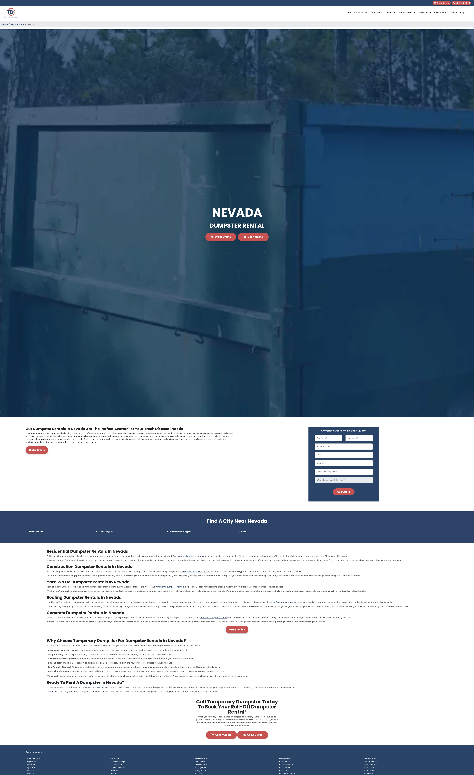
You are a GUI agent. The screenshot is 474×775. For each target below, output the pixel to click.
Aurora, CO (30, 770)
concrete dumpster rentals (213, 617)
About (452, 12)
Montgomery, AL (286, 758)
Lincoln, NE (199, 773)
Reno (244, 531)
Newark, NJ (283, 770)
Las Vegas (106, 531)
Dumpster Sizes (406, 12)
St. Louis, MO (369, 773)
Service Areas (424, 12)
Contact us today (55, 691)
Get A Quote (376, 12)
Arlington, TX (31, 761)
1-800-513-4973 (261, 719)
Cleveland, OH (116, 758)
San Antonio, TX (370, 761)
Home (348, 12)
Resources (439, 12)
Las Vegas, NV (200, 767)
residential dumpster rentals (190, 556)
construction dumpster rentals (195, 571)
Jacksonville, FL (201, 761)
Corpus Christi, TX (117, 767)
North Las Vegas (180, 531)
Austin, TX (30, 773)
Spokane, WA (369, 770)
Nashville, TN (284, 761)
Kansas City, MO (201, 764)
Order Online (360, 12)
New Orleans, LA (286, 764)
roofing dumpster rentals (285, 602)
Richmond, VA (370, 758)
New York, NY (284, 767)
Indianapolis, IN (201, 758)
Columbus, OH (116, 764)
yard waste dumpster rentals (170, 586)
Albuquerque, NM (33, 758)
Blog (462, 12)
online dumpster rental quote (87, 691)
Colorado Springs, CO (119, 761)
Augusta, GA (31, 767)
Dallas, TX (114, 770)
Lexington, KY (200, 770)
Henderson (36, 531)
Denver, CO (115, 773)
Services (389, 12)
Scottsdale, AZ (370, 764)
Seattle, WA (369, 767)
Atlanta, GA (30, 764)
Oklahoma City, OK (287, 773)
